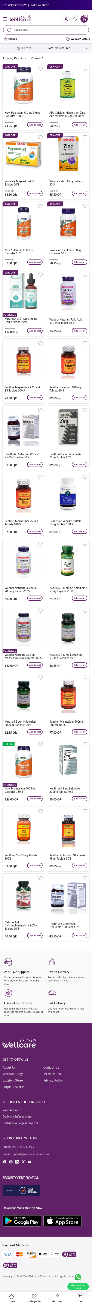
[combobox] (45, 30)
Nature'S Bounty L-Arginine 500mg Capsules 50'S (65, 656)
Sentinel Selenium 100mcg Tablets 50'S (65, 389)
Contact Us (51, 1067)
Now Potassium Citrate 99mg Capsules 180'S (22, 114)
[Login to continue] (40, 68)
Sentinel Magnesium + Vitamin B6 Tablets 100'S (23, 389)
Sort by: (52, 48)
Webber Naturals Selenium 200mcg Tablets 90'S (21, 589)
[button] (88, 5)
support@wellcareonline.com (30, 1154)
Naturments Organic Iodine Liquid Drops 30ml (21, 320)
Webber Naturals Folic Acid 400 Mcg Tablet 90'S (65, 321)
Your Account (12, 1110)
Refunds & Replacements (20, 1123)
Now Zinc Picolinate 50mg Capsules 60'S (65, 252)
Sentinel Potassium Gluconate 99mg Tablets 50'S (67, 857)
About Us (9, 1067)
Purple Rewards (14, 1087)
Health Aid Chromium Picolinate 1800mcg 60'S (64, 925)
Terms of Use (52, 1074)
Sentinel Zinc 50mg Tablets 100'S (21, 857)
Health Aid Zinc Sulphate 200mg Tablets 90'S (64, 790)
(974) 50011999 (23, 1146)
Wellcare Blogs (13, 1074)
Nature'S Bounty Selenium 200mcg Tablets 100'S (21, 723)
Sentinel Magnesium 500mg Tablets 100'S (66, 723)
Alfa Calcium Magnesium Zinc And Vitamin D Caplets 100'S (67, 114)
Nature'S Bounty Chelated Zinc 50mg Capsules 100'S (68, 589)
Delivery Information (17, 1116)
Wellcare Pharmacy (40, 1276)
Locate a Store (13, 1080)
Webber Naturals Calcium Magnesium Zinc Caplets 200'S (23, 656)
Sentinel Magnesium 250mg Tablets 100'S (21, 523)
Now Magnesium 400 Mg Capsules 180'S (20, 790)
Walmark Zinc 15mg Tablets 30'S (66, 183)
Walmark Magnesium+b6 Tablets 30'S (20, 183)
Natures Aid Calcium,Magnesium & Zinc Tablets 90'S (21, 925)
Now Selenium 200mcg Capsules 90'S (19, 252)
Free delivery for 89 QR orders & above (25, 5)
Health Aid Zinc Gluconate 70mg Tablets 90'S (65, 456)
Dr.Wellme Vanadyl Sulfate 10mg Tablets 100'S (65, 523)
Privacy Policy (53, 1080)
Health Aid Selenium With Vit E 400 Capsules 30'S (22, 456)
